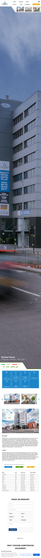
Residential (27, 4)
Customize (23, 554)
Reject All (29, 554)
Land (21, 4)
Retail (27, 1)
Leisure (14, 4)
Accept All (36, 554)
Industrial (21, 1)
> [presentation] (38, 399)
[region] (20, 554)
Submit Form (13, 529)
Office (14, 1)
